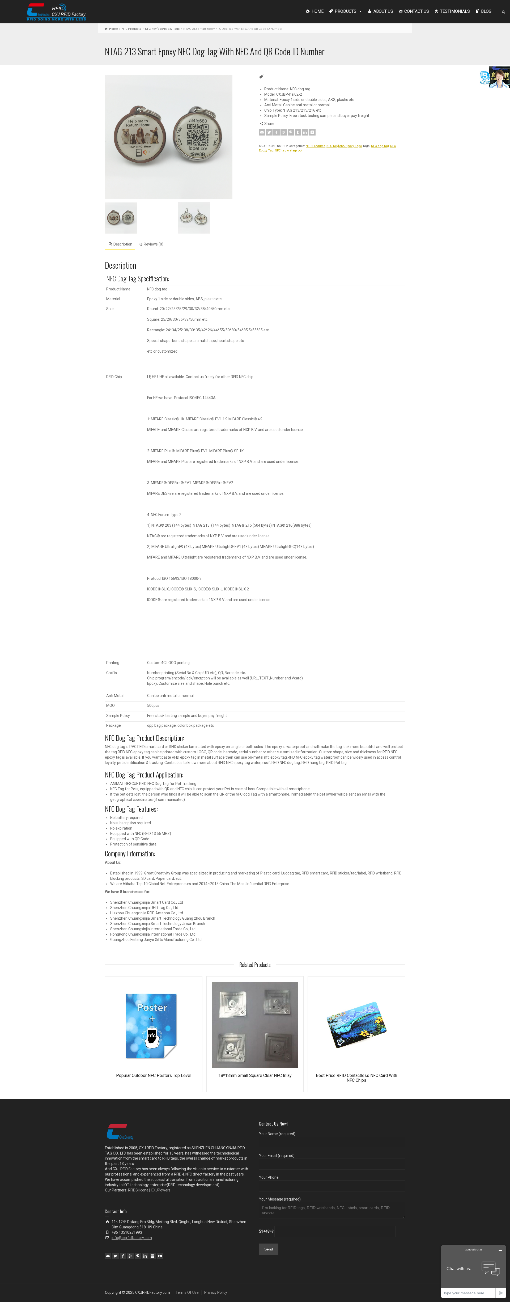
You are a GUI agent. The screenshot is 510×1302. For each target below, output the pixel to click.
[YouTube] (160, 1256)
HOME (318, 11)
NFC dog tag (380, 146)
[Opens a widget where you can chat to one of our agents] (473, 1271)
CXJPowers (161, 1190)
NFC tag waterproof (289, 150)
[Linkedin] (305, 132)
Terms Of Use (187, 1292)
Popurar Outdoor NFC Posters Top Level (153, 1075)
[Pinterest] (291, 132)
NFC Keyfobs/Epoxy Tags (162, 29)
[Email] (262, 132)
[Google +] (283, 132)
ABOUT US (383, 11)
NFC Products (131, 29)
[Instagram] (153, 1256)
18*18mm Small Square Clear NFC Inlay (255, 1075)
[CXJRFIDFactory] (56, 11)
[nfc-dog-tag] (141, 218)
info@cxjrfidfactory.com (132, 1238)
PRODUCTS (345, 11)
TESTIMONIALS (455, 11)
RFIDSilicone (138, 1190)
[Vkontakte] (312, 132)
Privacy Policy (215, 1292)
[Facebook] (276, 132)
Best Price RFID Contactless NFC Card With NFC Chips (356, 1078)
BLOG (486, 11)
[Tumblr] (298, 132)
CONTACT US (416, 11)
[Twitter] (269, 132)
